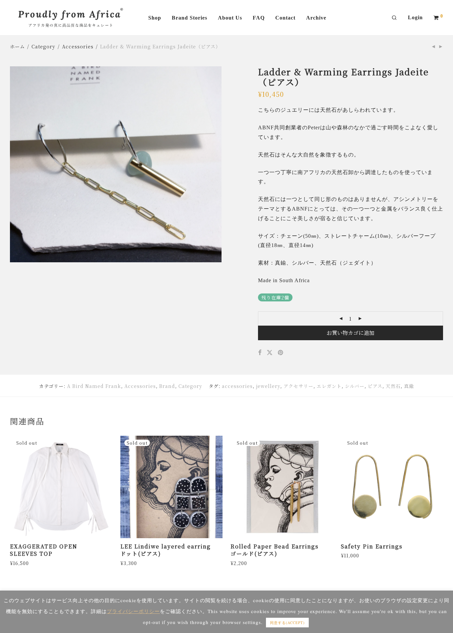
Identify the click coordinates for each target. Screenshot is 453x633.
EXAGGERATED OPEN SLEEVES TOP (43, 549)
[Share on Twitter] (270, 352)
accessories (237, 386)
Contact (285, 18)
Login (415, 17)
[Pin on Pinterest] (281, 352)
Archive (316, 18)
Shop (154, 18)
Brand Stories (189, 18)
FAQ (259, 18)
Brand (167, 386)
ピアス (375, 386)
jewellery (268, 386)
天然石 (393, 386)
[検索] (394, 18)
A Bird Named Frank (94, 386)
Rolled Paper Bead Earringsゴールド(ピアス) (274, 549)
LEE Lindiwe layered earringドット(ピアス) (165, 549)
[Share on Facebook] (260, 352)
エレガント (329, 386)
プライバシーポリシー (133, 611)
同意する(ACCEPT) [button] (287, 622)
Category (43, 46)
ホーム (17, 46)
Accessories (78, 46)
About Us (230, 18)
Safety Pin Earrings (372, 546)
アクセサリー (298, 386)
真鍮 (409, 386)
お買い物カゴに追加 (350, 333)
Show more (22, 562)
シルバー (354, 386)
